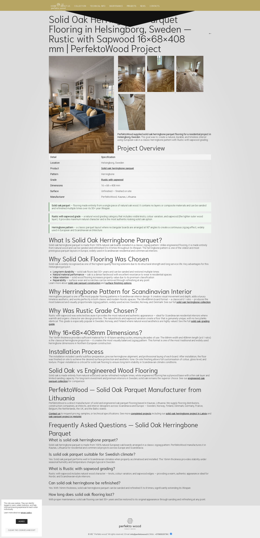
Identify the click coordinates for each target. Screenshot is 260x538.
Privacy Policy (26, 513)
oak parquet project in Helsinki (65, 416)
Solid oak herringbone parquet (117, 168)
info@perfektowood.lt (139, 534)
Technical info (97, 5)
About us (65, 5)
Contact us (54, 413)
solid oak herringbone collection (193, 302)
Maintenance (116, 5)
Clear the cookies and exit (21, 530)
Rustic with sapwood (112, 179)
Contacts (155, 5)
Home (53, 5)
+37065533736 (161, 534)
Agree (22, 521)
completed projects (141, 413)
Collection (80, 5)
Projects (131, 5)
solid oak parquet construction (84, 283)
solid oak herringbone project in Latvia (186, 413)
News (143, 5)
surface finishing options (118, 283)
